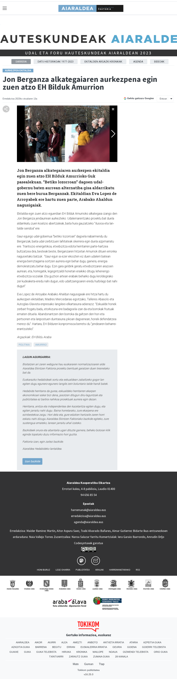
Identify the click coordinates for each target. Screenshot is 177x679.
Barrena (41, 647)
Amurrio (41, 344)
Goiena (132, 647)
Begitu (56, 647)
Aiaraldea (22, 642)
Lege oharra (63, 569)
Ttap (101, 664)
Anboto (92, 642)
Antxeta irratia (113, 642)
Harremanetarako (119, 569)
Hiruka (66, 652)
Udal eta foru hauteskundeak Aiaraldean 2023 (88, 53)
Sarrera (21, 61)
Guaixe (14, 652)
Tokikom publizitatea (88, 670)
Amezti (77, 642)
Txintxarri (56, 656)
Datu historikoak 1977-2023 (55, 61)
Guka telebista (46, 652)
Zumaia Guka (101, 656)
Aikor (38, 642)
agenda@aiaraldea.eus (88, 522)
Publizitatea (83, 569)
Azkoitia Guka (20, 647)
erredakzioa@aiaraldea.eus (88, 516)
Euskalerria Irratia (94, 647)
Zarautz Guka (78, 656)
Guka (27, 652)
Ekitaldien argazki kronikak (103, 61)
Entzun (163, 98)
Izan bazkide (32, 461)
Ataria (133, 642)
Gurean (88, 664)
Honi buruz (43, 569)
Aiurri (52, 642)
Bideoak (159, 61)
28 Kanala (121, 656)
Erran (71, 647)
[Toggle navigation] (4, 8)
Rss (138, 569)
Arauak (99, 569)
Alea (64, 642)
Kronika (81, 652)
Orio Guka (160, 652)
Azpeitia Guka (152, 642)
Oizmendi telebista (135, 652)
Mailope (98, 652)
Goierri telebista (154, 647)
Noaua (113, 652)
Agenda (138, 61)
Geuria (117, 647)
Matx (76, 664)
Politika (24, 344)
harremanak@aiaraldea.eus (88, 510)
